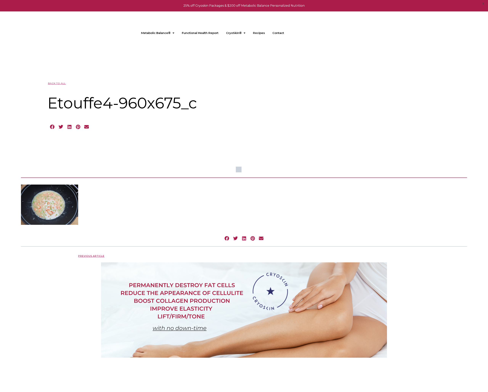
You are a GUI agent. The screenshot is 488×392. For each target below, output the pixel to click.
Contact (278, 33)
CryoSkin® (234, 33)
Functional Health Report (200, 33)
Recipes (259, 33)
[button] (52, 127)
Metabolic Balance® (156, 33)
